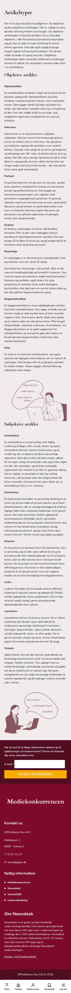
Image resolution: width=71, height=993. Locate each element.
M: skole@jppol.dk (15, 862)
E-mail (9, 764)
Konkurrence (33, 989)
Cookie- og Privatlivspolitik (20, 957)
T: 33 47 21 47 (13, 854)
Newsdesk (49, 989)
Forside (18, 989)
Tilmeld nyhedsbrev (35, 774)
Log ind (63, 989)
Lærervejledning (18, 900)
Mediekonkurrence (19, 882)
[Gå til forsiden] (36, 802)
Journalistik (14, 894)
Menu (7, 989)
